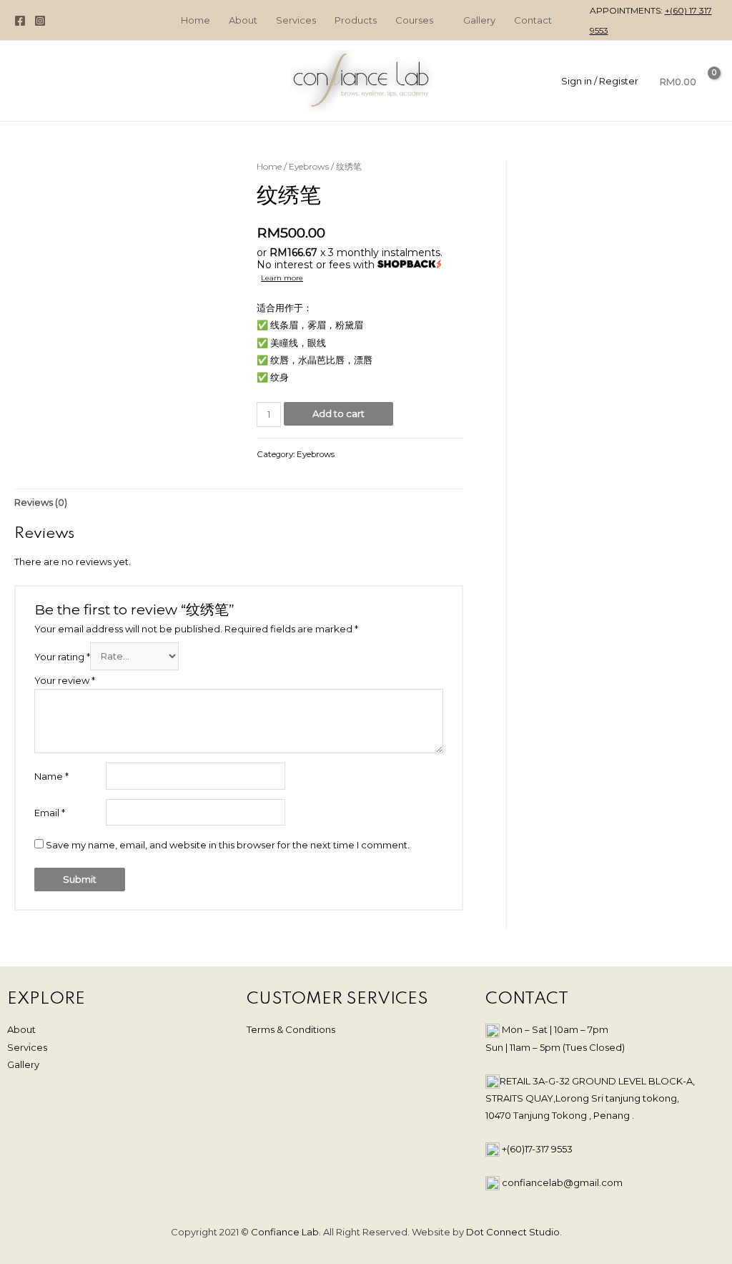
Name (51, 776)
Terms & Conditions (291, 1029)
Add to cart (338, 413)
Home (269, 166)
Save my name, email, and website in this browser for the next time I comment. (228, 845)
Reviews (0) (40, 502)
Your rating (62, 656)
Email (49, 812)
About (21, 1029)
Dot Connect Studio (513, 1232)
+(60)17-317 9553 (537, 1149)
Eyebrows (309, 166)
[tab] (40, 502)
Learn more (282, 278)
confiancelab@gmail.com (562, 1182)
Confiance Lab (285, 1232)
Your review (64, 680)
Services (27, 1047)
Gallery (23, 1064)
